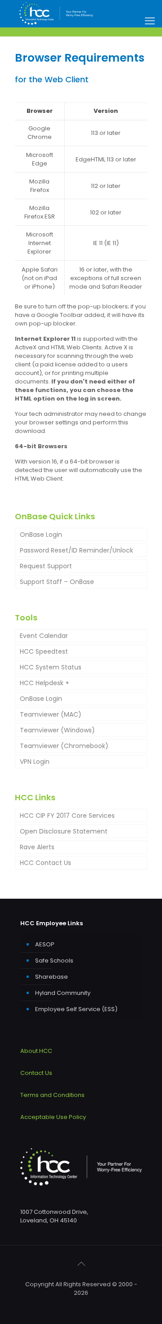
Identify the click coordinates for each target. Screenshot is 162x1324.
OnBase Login (41, 534)
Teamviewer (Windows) (57, 730)
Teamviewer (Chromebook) (64, 745)
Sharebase (51, 976)
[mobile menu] (150, 21)
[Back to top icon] (81, 1263)
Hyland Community (62, 993)
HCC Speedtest (44, 651)
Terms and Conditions (52, 1095)
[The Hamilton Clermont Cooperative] (56, 13)
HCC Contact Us (45, 862)
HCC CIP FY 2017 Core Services (67, 815)
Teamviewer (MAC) (50, 714)
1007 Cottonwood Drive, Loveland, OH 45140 (54, 1216)
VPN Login (35, 761)
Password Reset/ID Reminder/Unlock (76, 550)
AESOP (44, 944)
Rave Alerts (37, 847)
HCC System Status (50, 667)
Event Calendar (44, 635)
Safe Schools (54, 960)
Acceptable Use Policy (53, 1117)
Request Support (46, 566)
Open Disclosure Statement (64, 831)
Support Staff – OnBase (57, 581)
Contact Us (36, 1073)
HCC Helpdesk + (44, 682)
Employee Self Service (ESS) (76, 1009)
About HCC (36, 1051)
